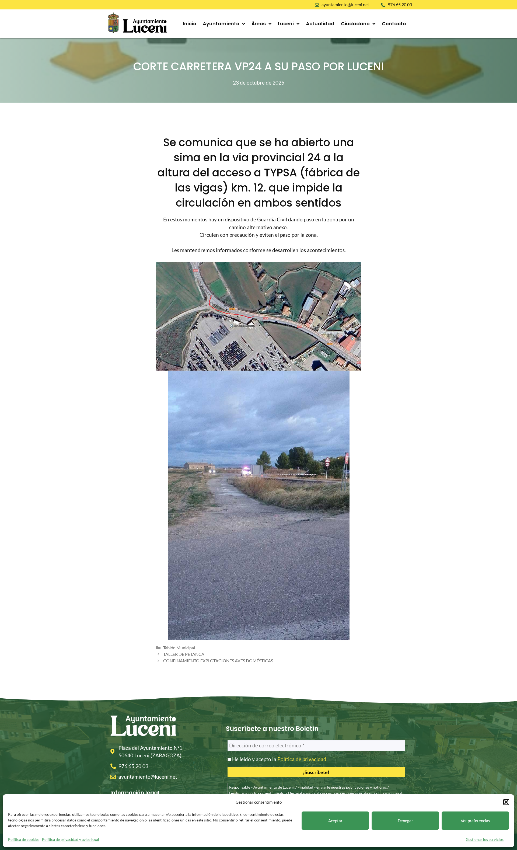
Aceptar (335, 820)
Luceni (286, 23)
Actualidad (320, 23)
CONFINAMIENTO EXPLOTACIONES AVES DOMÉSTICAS (218, 660)
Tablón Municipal (179, 647)
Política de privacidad (301, 759)
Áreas (258, 23)
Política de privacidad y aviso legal (70, 839)
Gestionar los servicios (485, 839)
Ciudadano (355, 23)
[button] (506, 802)
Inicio (189, 23)
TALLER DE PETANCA (183, 654)
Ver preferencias (475, 820)
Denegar (405, 820)
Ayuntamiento (221, 23)
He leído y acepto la (278, 759)
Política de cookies (23, 839)
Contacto (394, 23)
